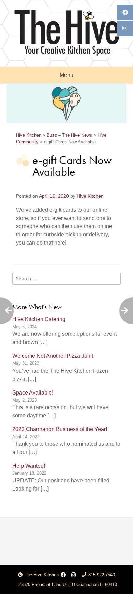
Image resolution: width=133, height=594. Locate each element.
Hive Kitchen (90, 196)
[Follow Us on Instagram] (73, 575)
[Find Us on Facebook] (63, 575)
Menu (66, 75)
